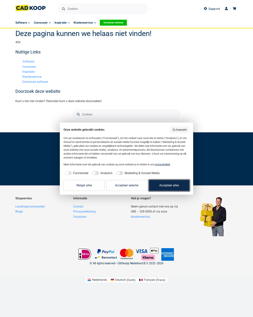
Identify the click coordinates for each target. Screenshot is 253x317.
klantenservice (140, 216)
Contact (78, 206)
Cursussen (29, 66)
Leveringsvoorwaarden (30, 206)
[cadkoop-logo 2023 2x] (30, 6)
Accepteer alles (169, 185)
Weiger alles (84, 185)
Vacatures (79, 216)
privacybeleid (162, 164)
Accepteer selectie (126, 185)
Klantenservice (31, 77)
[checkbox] (76, 173)
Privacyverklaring (84, 211)
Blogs (19, 211)
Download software (35, 82)
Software (28, 61)
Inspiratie (28, 71)
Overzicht (181, 129)
